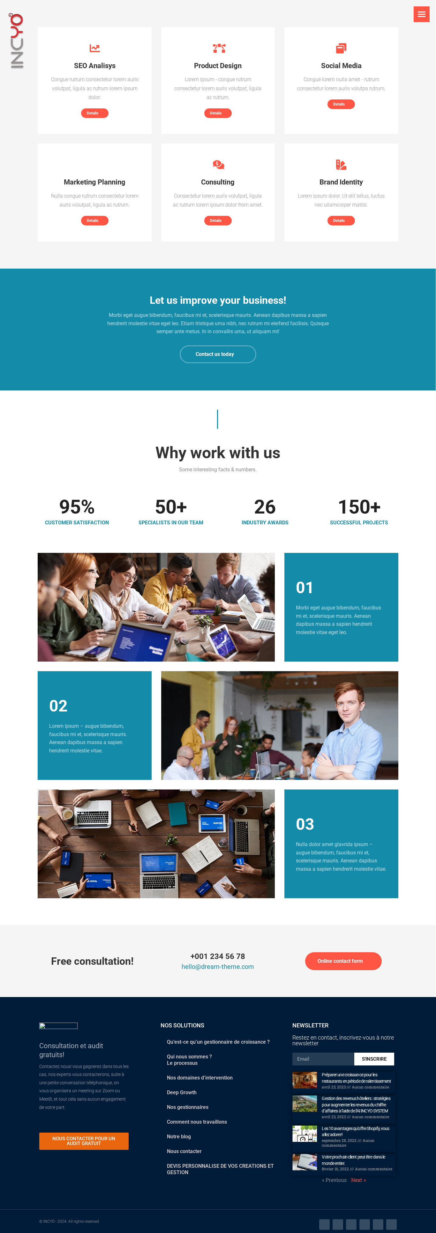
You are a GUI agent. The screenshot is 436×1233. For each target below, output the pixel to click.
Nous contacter (184, 1151)
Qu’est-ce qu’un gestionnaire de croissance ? (218, 1042)
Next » (358, 1179)
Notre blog (179, 1137)
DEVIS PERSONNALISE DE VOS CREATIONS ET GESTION (220, 1169)
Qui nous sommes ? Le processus (189, 1060)
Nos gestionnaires (187, 1107)
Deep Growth (182, 1092)
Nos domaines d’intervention (200, 1078)
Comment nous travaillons (197, 1122)
